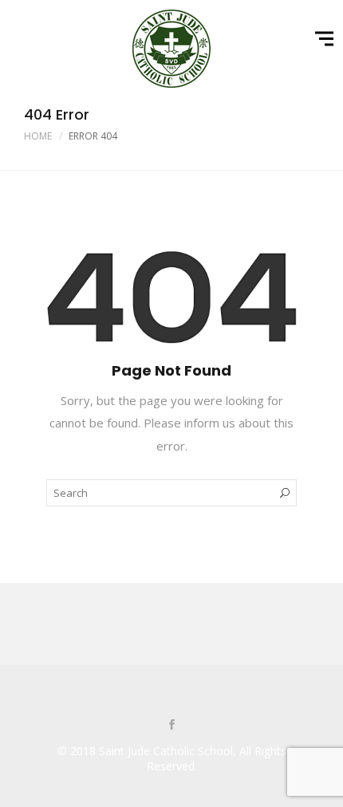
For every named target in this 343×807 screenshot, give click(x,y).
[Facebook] (171, 725)
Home (38, 136)
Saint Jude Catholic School (166, 750)
